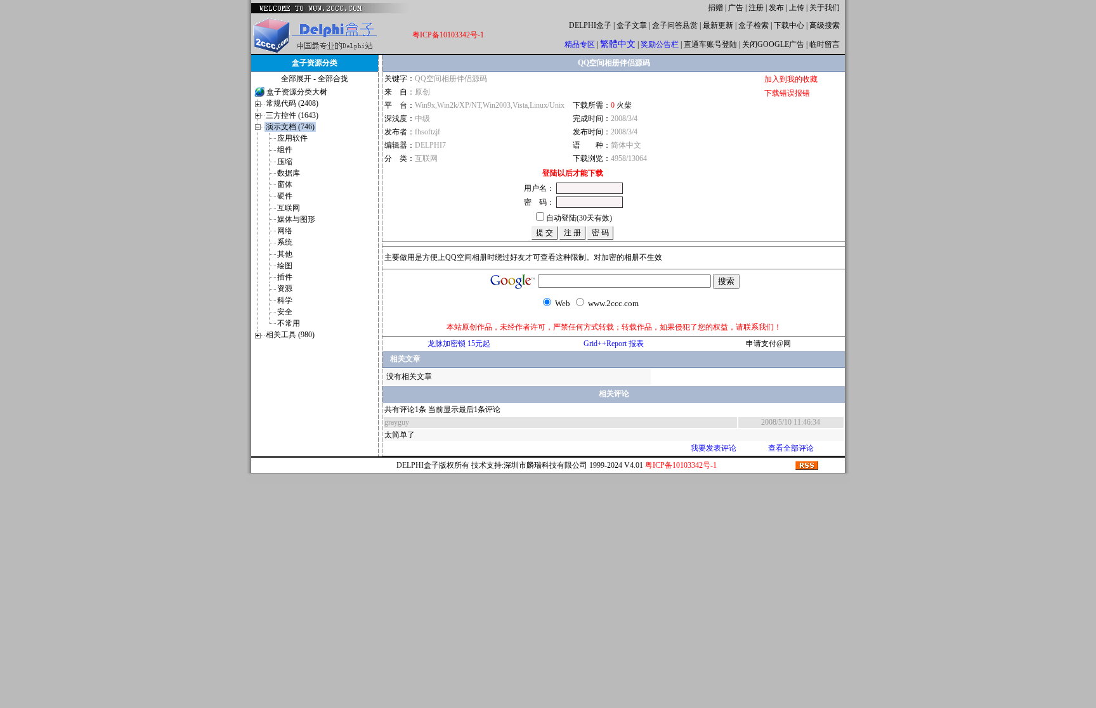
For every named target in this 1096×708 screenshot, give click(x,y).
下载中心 (789, 25)
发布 (776, 7)
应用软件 (292, 138)
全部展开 (296, 78)
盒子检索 (753, 25)
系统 (284, 242)
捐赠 (715, 7)
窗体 (284, 184)
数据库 (288, 173)
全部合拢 (333, 78)
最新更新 (718, 25)
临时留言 (824, 44)
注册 (756, 7)
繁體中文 (618, 44)
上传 (796, 7)
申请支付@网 (768, 343)
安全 (284, 311)
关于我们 (824, 7)
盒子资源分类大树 (296, 91)
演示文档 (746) (290, 126)
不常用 (288, 323)
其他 (284, 254)
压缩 (284, 161)
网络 (284, 230)
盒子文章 (631, 25)
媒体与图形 (296, 219)
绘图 (284, 265)
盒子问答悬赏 (675, 25)
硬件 (284, 195)
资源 (284, 288)
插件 (284, 277)
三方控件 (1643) (292, 115)
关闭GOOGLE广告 (773, 44)
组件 (284, 149)
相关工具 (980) (290, 334)
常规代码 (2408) (292, 103)
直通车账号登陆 (710, 44)
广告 (735, 7)
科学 (284, 300)
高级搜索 (824, 25)
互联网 (288, 207)
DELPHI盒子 (590, 25)
